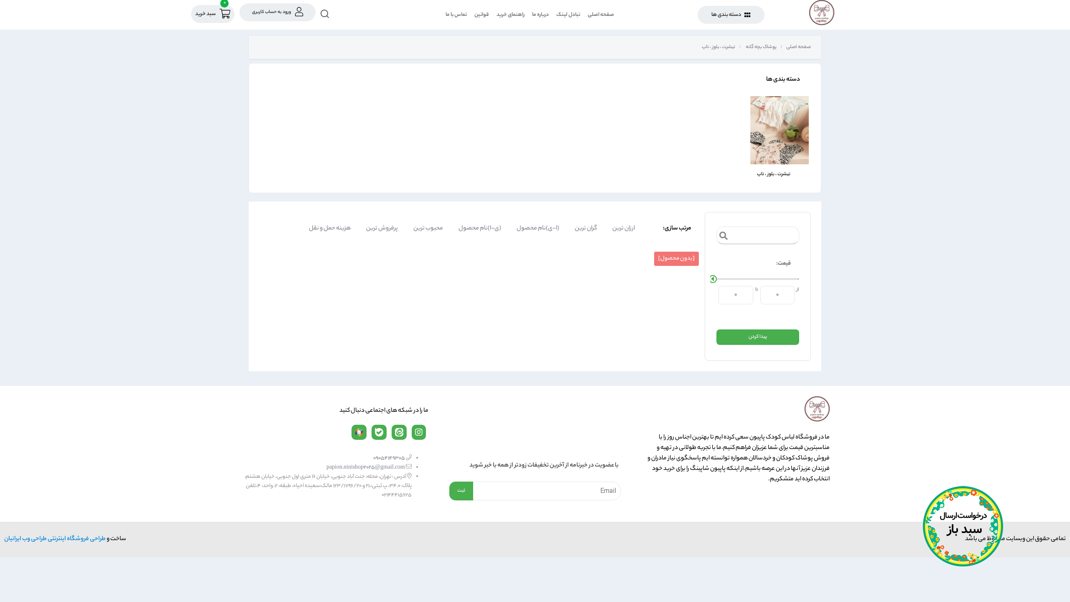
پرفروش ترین (382, 229)
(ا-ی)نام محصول (538, 229)
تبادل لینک (568, 14)
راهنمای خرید (511, 14)
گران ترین (586, 229)
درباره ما (540, 14)
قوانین (481, 14)
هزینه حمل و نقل (330, 229)
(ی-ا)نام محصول (480, 229)
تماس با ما (456, 14)
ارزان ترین (623, 229)
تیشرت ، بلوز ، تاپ (718, 47)
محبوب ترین (428, 229)
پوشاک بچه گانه (761, 47)
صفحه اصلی (601, 14)
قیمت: (783, 263)
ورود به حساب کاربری (271, 12)
